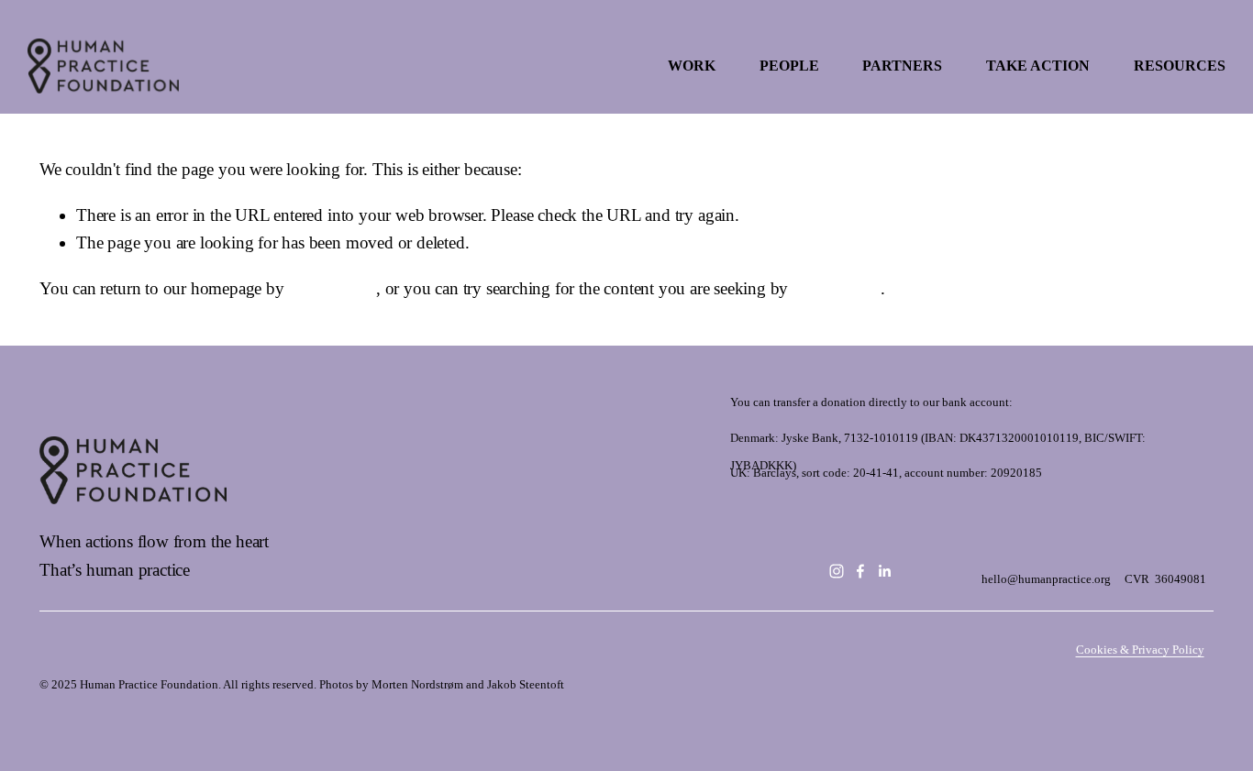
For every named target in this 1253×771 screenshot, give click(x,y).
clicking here (332, 288)
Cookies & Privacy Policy (1140, 650)
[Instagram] (836, 571)
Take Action (1038, 65)
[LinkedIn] (884, 571)
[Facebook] (860, 571)
